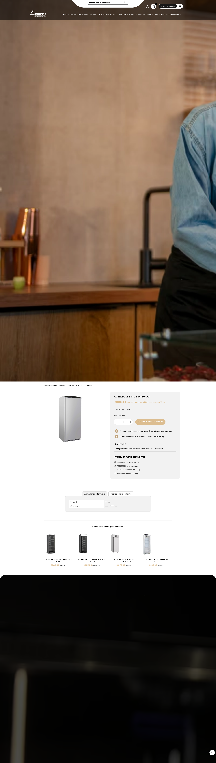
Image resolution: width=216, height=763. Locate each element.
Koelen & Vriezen (92, 14)
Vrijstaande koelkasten (154, 449)
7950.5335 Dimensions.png (127, 473)
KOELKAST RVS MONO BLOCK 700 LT (124, 561)
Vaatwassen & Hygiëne (141, 14)
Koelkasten (70, 386)
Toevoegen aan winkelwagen (150, 422)
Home (46, 386)
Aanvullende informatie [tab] (94, 494)
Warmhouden (109, 14)
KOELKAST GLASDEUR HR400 (157, 561)
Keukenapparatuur (72, 14)
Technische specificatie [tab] (121, 494)
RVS (156, 14)
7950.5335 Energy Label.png (127, 466)
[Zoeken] (125, 2)
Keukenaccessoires (170, 14)
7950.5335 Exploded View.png (128, 470)
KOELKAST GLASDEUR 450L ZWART (59, 561)
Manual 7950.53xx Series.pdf (128, 462)
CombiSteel (131, 449)
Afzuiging (123, 14)
